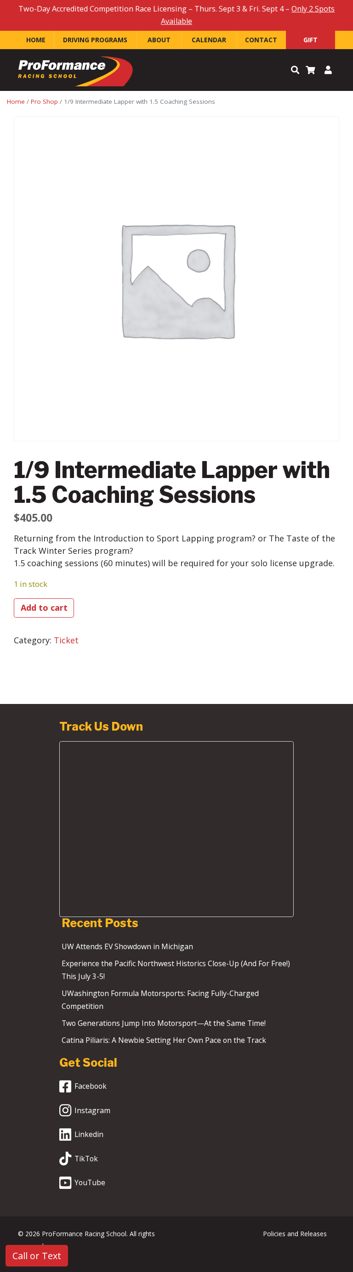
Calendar (209, 39)
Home (36, 39)
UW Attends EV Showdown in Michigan (127, 946)
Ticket (66, 640)
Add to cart (44, 607)
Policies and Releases (295, 1233)
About (159, 39)
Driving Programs (95, 39)
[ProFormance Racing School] (75, 73)
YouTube (89, 1182)
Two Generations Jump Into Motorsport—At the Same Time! (164, 1023)
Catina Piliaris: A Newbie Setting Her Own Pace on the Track (164, 1040)
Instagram (92, 1110)
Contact (261, 39)
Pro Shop (44, 101)
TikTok (86, 1159)
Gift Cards (310, 42)
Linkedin (88, 1134)
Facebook (90, 1086)
